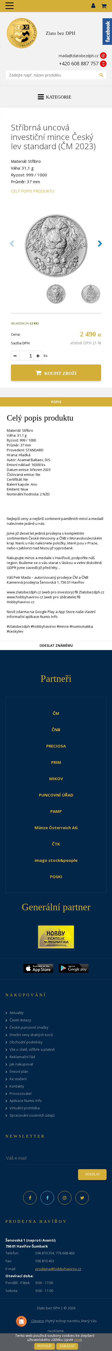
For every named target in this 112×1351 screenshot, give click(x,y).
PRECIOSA (56, 746)
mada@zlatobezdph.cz (78, 55)
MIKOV (56, 778)
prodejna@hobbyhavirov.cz (58, 1268)
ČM (56, 713)
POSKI (56, 876)
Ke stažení (18, 1079)
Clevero (37, 1320)
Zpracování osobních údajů (32, 1115)
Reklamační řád (22, 1057)
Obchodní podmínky (26, 1042)
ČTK (56, 844)
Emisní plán (19, 1072)
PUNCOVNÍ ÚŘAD (56, 795)
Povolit (45, 1346)
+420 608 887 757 (78, 63)
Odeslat (92, 1174)
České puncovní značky (29, 1027)
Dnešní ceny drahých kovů (31, 1035)
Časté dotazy (20, 1020)
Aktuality (17, 1013)
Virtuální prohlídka (25, 1108)
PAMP (56, 811)
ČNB (56, 729)
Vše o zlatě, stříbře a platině (32, 1049)
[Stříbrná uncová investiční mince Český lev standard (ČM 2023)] (56, 278)
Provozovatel (21, 1094)
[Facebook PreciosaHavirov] (30, 1198)
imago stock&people (56, 860)
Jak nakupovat (21, 1064)
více (77, 1339)
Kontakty (17, 1086)
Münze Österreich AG (56, 827)
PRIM (56, 762)
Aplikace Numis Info (26, 1101)
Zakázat (67, 1346)
